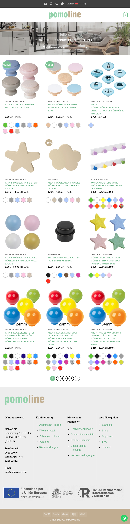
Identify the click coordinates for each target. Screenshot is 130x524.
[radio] (5, 125)
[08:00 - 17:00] (51, 3)
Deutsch (70, 4)
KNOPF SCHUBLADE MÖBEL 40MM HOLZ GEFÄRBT (20, 106)
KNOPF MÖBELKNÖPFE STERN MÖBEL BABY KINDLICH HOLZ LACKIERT (21, 185)
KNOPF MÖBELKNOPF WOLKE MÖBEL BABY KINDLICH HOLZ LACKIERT (64, 185)
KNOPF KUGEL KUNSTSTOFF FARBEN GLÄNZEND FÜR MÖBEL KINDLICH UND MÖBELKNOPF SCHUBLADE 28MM (63, 338)
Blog (104, 441)
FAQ (84, 4)
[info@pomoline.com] (46, 3)
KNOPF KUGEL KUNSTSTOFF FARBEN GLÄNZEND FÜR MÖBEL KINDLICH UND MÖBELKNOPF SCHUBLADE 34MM (106, 338)
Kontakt (106, 447)
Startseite (43, 40)
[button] (4, 15)
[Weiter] (77, 378)
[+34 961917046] (57, 3)
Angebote (107, 436)
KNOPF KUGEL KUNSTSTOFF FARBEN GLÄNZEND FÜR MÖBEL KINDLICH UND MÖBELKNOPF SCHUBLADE (20, 337)
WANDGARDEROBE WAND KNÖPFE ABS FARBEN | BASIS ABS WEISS (106, 185)
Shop (105, 430)
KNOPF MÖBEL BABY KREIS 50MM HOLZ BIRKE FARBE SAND (62, 107)
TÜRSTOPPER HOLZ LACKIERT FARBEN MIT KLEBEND (64, 259)
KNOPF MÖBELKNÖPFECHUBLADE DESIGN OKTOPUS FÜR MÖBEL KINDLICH (107, 109)
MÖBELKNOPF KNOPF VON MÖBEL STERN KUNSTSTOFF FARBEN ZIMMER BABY (106, 260)
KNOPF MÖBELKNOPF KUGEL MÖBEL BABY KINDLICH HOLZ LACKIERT (21, 260)
